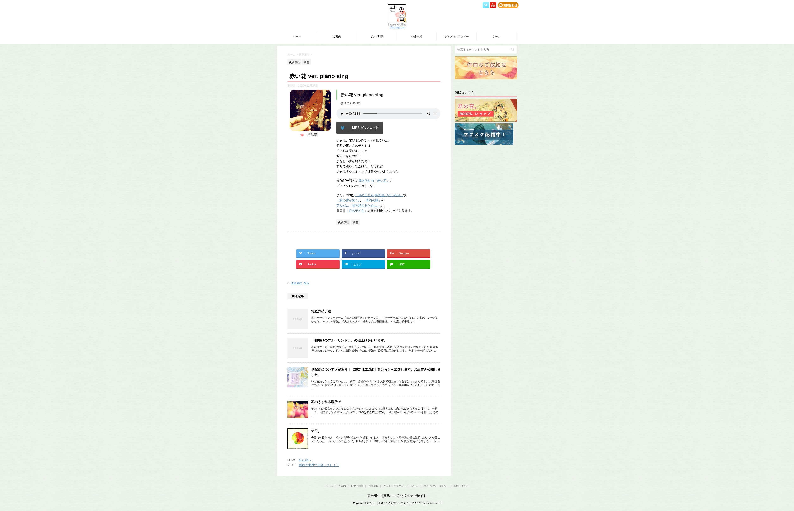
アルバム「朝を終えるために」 (358, 205)
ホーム (297, 36)
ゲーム (497, 36)
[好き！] (302, 135)
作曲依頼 (416, 36)
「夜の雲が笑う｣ (348, 200)
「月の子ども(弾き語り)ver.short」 (379, 195)
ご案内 (337, 36)
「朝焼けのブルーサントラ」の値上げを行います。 (349, 340)
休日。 (316, 431)
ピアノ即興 (377, 36)
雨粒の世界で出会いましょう (319, 465)
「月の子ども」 (356, 210)
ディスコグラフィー (457, 36)
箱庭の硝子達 (321, 311)
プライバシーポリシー (436, 486)
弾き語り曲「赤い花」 (374, 180)
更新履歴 (296, 283)
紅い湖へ (305, 460)
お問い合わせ (461, 486)
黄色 (306, 283)
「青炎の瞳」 (372, 200)
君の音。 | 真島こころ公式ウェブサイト (397, 496)
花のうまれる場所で (326, 402)
